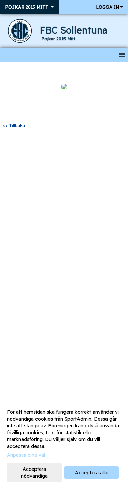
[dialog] (64, 443)
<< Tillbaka (14, 125)
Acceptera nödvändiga (34, 472)
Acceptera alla (91, 472)
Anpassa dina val (26, 455)
